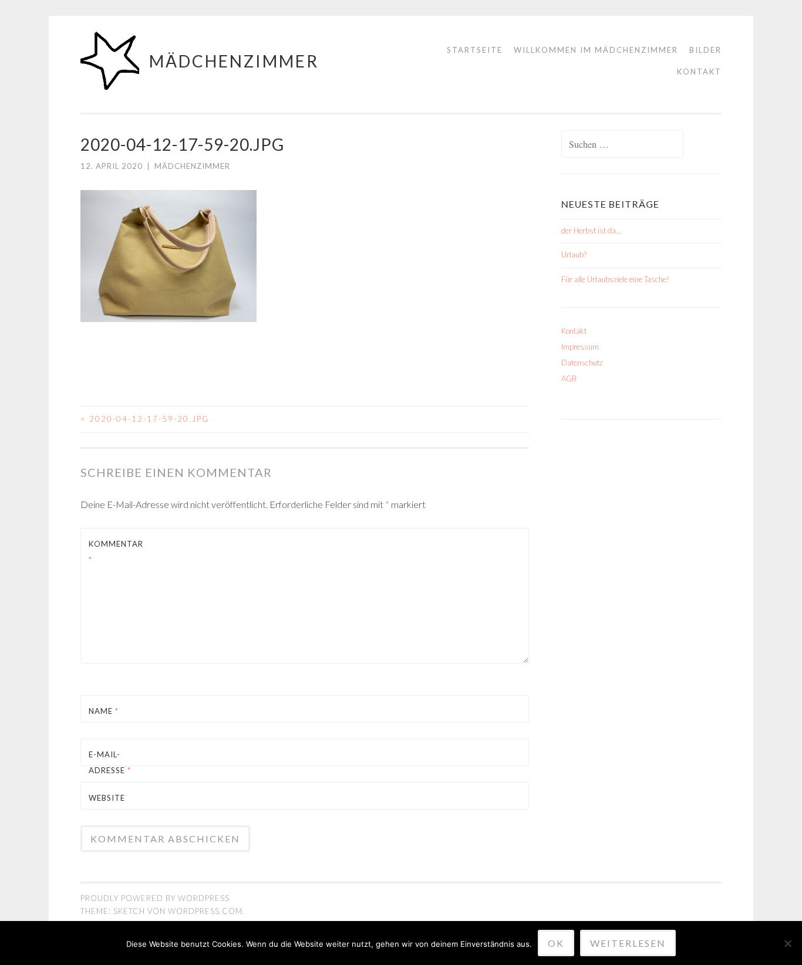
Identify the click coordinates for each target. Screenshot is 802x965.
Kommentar (116, 551)
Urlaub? (574, 254)
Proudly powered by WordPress (155, 898)
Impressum (580, 346)
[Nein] (787, 943)
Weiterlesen (628, 943)
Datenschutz (582, 362)
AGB (569, 378)
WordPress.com (205, 911)
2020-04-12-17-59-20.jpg (144, 419)
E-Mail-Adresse (110, 762)
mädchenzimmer (234, 61)
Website (107, 798)
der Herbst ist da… (591, 230)
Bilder (705, 50)
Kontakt (699, 71)
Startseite (475, 50)
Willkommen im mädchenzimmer (596, 50)
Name (104, 711)
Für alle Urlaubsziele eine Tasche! (615, 279)
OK (556, 943)
